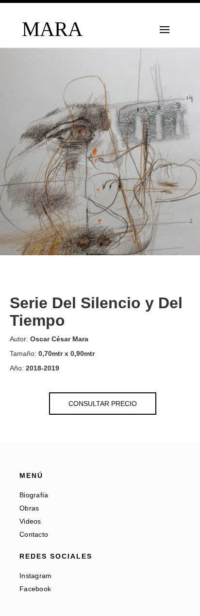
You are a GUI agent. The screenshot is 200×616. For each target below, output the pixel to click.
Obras (29, 508)
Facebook (35, 589)
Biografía (34, 495)
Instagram (35, 576)
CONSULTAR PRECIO (102, 403)
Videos (30, 521)
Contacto (33, 534)
